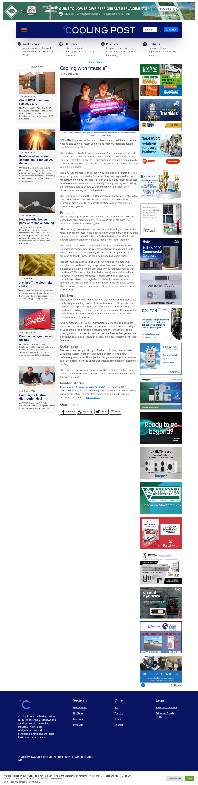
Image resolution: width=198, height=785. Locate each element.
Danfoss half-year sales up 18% (35, 338)
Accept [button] (190, 778)
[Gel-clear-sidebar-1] (161, 567)
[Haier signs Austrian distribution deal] (37, 377)
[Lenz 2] (161, 637)
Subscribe (171, 29)
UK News (71, 44)
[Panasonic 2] (161, 393)
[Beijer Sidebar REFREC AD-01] (161, 80)
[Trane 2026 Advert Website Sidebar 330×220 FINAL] (161, 149)
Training (119, 713)
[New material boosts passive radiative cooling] (37, 202)
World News (30, 44)
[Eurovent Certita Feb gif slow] (161, 498)
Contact (119, 725)
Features (154, 44)
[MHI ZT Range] (161, 289)
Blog (117, 707)
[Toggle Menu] (24, 29)
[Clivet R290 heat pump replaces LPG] (37, 83)
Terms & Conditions (166, 707)
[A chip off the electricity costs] (37, 265)
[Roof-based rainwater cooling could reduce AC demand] (37, 139)
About (118, 719)
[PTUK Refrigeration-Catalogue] (161, 532)
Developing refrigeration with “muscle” (82, 387)
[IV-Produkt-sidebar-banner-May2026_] (161, 219)
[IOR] (161, 672)
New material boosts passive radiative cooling (36, 221)
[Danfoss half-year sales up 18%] (37, 319)
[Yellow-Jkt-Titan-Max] (161, 114)
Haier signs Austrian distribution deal (33, 397)
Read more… (93, 397)
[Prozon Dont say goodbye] (161, 323)
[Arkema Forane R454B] (161, 358)
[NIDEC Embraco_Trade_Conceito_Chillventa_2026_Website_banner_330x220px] (161, 428)
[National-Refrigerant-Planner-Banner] (99, 10)
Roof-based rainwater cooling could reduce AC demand (36, 160)
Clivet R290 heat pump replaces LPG (34, 102)
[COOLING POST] (161, 602)
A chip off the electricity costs (35, 284)
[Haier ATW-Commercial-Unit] (161, 254)
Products (112, 44)
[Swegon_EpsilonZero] (161, 463)
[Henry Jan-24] (161, 184)
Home (92, 62)
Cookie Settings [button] (174, 778)
